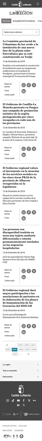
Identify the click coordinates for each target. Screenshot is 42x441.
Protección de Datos (9, 425)
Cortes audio (9, 95)
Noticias (6, 21)
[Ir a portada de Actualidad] (21, 13)
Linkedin (18, 405)
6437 (15, 354)
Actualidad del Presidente (24, 21)
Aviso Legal (23, 425)
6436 (34, 349)
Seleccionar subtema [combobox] (13, 32)
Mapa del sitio (7, 430)
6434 (21, 349)
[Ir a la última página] (26, 354)
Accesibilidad (18, 430)
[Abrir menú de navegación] (4, 4)
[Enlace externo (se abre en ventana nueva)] (17, 436)
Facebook (23, 400)
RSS (23, 405)
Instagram (7, 400)
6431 (33, 345)
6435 (28, 349)
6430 (27, 345)
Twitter (29, 400)
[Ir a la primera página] (9, 345)
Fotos (6, 91)
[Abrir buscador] (37, 3)
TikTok (13, 400)
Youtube (18, 400)
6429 (20, 345)
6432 (8, 349)
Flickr (34, 400)
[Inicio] (21, 390)
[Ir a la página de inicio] (21, 4)
